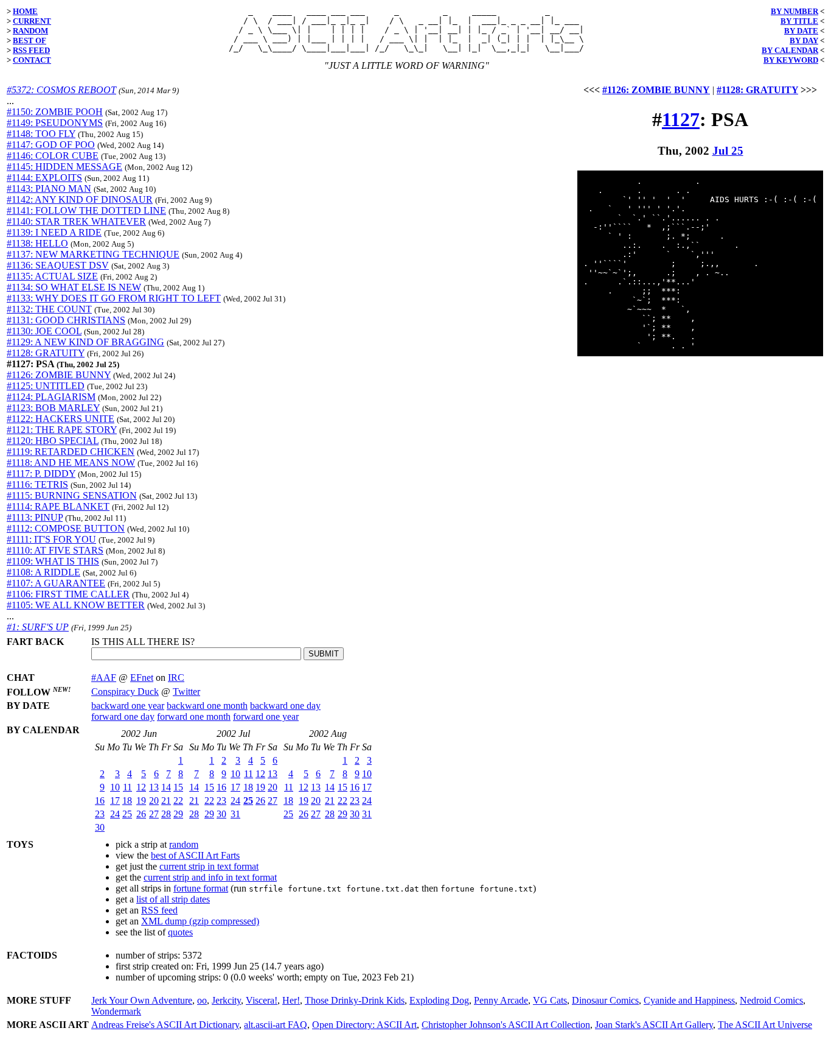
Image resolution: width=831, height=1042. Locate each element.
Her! (291, 1000)
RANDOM (30, 30)
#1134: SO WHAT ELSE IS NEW (74, 287)
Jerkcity (226, 1000)
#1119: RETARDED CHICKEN (70, 451)
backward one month (207, 705)
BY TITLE (799, 21)
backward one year (127, 705)
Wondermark (116, 1011)
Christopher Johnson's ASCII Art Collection (506, 1024)
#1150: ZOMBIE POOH (55, 112)
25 (127, 814)
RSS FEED (31, 50)
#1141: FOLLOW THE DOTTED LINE (86, 210)
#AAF (103, 677)
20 (154, 800)
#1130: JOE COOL (44, 331)
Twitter (186, 691)
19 (141, 800)
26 (141, 814)
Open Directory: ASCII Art (364, 1024)
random (183, 844)
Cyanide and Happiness (689, 1000)
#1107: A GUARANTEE (56, 583)
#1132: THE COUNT (49, 309)
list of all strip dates (173, 899)
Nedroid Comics (771, 1000)
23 (100, 814)
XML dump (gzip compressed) (200, 921)
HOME (25, 11)
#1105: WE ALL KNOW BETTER (76, 605)
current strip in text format (209, 866)
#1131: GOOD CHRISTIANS (66, 320)
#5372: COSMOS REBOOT (61, 90)
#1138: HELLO (37, 243)
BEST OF (29, 40)
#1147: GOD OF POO (51, 144)
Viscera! (261, 1000)
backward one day (285, 705)
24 (115, 814)
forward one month (194, 716)
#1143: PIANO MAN (49, 188)
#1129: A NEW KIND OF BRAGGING (85, 342)
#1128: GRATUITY (46, 353)
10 (115, 787)
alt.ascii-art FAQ (275, 1024)
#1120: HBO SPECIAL (53, 440)
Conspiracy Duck (125, 691)
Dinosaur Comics (605, 1000)
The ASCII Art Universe (765, 1024)
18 (127, 800)
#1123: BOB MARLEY (53, 408)
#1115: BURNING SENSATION (72, 495)
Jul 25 (727, 150)
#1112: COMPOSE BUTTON (66, 528)
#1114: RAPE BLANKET (58, 506)
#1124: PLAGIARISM (51, 397)
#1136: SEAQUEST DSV (58, 265)
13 (154, 787)
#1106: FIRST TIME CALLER (68, 594)
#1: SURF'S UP (38, 627)
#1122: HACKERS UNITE (60, 419)
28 (166, 814)
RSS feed (159, 910)
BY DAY (804, 40)
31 (235, 814)
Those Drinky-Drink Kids (355, 1000)
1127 (681, 119)
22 (178, 800)
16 (100, 800)
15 (178, 787)
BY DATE (801, 30)
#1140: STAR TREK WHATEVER (76, 221)
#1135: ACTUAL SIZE (52, 276)
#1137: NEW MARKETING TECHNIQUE (93, 254)
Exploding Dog (439, 1000)
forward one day (123, 716)
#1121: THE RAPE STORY (62, 429)
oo (202, 1000)
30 (100, 827)
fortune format (200, 888)
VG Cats (550, 1000)
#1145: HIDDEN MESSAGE (64, 166)
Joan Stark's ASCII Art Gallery (654, 1024)
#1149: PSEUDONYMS (55, 123)
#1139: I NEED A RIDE (54, 232)
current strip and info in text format (210, 877)
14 (166, 787)
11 (127, 787)
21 (166, 800)
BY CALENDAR (790, 50)
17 (115, 800)
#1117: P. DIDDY (41, 473)
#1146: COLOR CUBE (53, 155)
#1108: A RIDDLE (43, 572)
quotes (180, 932)
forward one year (266, 716)
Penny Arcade (501, 1000)
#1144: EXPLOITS (44, 177)
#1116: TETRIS (37, 484)
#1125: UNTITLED (46, 386)
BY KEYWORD (790, 60)
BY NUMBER (794, 11)
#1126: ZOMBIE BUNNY (59, 375)
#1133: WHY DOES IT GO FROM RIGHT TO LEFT (114, 298)
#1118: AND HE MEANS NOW (71, 462)
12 (141, 787)
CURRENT (32, 21)
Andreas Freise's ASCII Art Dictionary (165, 1024)
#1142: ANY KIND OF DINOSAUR (80, 199)
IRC (176, 677)
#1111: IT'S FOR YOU (51, 539)
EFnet (141, 677)
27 (154, 814)
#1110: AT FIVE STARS (55, 550)
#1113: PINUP (35, 517)
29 (178, 814)
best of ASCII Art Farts (195, 855)
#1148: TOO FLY (41, 133)
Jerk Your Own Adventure (141, 1000)
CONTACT (32, 60)
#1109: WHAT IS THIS (53, 561)
